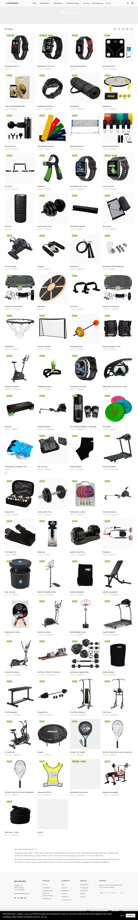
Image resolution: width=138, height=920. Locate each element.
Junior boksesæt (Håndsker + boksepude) (83, 427)
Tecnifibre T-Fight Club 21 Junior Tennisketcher (19, 792)
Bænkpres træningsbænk (110, 792)
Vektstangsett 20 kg (76, 346)
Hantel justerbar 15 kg (44, 226)
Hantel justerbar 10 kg (44, 512)
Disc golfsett (107, 427)
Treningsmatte (74, 106)
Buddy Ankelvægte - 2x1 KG (111, 346)
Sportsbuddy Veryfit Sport (46, 106)
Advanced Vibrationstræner (13, 306)
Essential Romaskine (44, 427)
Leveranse (64, 894)
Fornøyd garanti (66, 900)
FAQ (62, 885)
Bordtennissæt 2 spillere (12, 632)
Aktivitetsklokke (44, 3)
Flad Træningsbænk (11, 712)
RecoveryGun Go (10, 146)
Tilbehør (82, 894)
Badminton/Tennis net (77, 146)
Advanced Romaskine (109, 512)
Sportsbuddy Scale (109, 66)
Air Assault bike (10, 752)
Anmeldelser (46, 888)
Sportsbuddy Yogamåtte (77, 226)
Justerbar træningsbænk (110, 592)
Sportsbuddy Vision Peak (78, 386)
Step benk (8, 427)
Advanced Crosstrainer (12, 672)
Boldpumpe (41, 552)
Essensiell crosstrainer (44, 632)
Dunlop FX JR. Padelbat (77, 752)
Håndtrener (41, 186)
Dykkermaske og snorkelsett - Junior (16, 467)
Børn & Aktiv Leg (97, 3)
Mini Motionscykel (10, 266)
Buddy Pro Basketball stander (47, 592)
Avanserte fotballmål (44, 346)
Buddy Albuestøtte (108, 672)
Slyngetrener (107, 552)
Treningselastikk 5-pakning (46, 146)
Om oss (108, 3)
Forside (63, 17)
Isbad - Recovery (10, 592)
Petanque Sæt (9, 512)
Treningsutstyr (58, 3)
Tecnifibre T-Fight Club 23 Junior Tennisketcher (117, 752)
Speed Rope (74, 266)
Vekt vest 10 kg (42, 467)
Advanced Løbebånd (109, 467)
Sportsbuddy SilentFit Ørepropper (113, 266)
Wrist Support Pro (10, 552)
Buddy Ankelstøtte (75, 467)
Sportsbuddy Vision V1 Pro (78, 186)
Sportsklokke (84, 885)
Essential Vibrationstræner (111, 306)
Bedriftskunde (47, 898)
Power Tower (107, 712)
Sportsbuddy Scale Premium (79, 792)
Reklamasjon (65, 891)
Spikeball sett (107, 106)
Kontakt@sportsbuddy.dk (21, 893)
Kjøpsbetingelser (48, 891)
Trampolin (41, 752)
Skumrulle (8, 226)
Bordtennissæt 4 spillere (77, 512)
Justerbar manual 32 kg (77, 552)
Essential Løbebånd (109, 632)
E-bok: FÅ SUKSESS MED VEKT (15, 106)
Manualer (64, 888)
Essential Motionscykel (12, 386)
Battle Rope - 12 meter (12, 832)
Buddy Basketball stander (78, 632)
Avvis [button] (122, 915)
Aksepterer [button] (130, 915)
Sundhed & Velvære (72, 3)
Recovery (86, 3)
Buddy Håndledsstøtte (77, 592)
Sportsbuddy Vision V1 (12, 66)
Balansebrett (41, 306)
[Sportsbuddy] (11, 3)
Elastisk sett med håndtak (110, 146)
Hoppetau (41, 266)
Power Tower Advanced (77, 712)
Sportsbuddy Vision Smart (46, 66)
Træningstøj (83, 891)
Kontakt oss (64, 897)
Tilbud (35, 3)
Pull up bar (8, 186)
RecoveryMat (107, 226)
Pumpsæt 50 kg (43, 712)
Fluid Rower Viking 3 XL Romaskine (49, 672)
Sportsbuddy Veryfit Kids (78, 66)
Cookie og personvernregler (48, 894)
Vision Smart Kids (108, 186)
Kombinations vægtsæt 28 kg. (79, 672)
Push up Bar (74, 306)
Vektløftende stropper (44, 386)
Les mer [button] (44, 917)
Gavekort (40, 832)
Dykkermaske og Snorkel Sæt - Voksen (115, 386)
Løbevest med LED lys (44, 792)
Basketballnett (9, 346)
